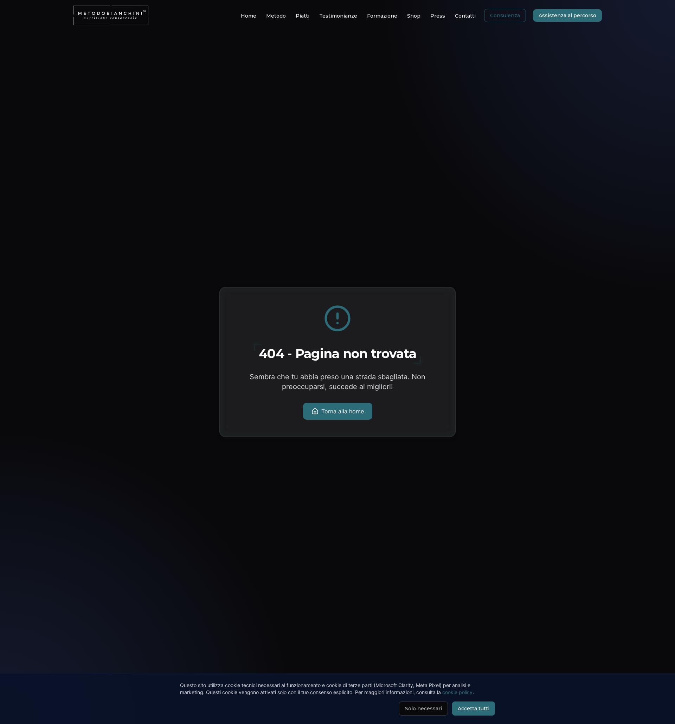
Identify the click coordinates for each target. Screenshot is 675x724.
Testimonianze (338, 16)
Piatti (302, 16)
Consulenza (505, 15)
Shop (413, 16)
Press (437, 16)
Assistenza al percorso (567, 15)
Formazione (382, 16)
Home (248, 16)
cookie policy (457, 692)
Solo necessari (423, 708)
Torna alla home (342, 411)
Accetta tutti (473, 708)
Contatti (465, 16)
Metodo (276, 16)
